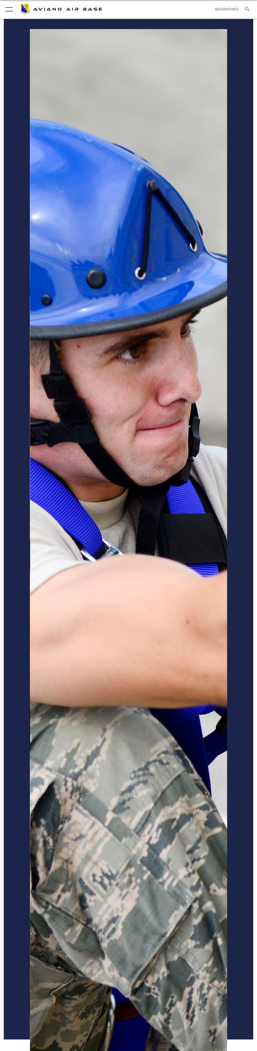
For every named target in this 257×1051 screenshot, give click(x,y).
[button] (8, 9)
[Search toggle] (248, 9)
